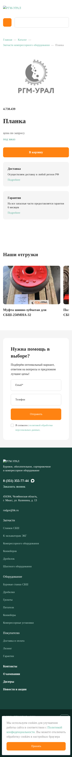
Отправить (36, 414)
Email (19, 385)
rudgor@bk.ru (11, 510)
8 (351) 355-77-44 (16, 481)
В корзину (36, 152)
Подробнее (14, 179)
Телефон (20, 399)
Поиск (64, 22)
